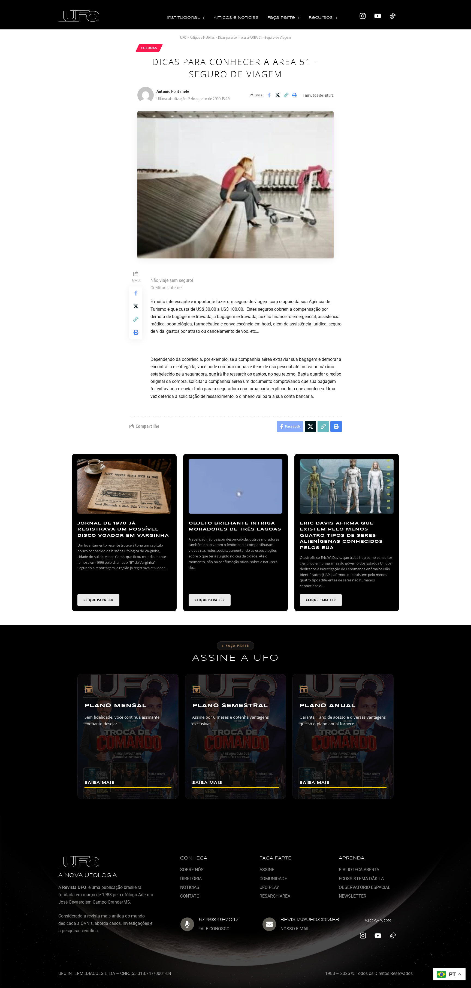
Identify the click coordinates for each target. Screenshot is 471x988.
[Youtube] (378, 16)
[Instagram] (363, 16)
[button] (186, 18)
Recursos (321, 18)
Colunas (149, 48)
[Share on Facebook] (269, 95)
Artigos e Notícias (236, 18)
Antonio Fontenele (172, 91)
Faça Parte (281, 18)
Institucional (183, 18)
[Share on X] (277, 95)
